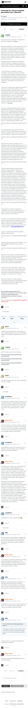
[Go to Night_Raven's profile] (2, 421)
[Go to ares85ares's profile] (2, 397)
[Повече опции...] (25, 36)
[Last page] (26, 29)
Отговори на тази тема (14, 24)
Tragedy (4, 16)
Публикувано (13, 36)
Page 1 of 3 (12, 29)
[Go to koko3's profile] (2, 327)
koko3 (7, 326)
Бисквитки (20, 701)
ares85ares (8, 396)
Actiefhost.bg (13, 704)
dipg (6, 532)
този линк (10, 103)
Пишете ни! (13, 701)
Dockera (16, 41)
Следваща (21, 29)
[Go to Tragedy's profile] (2, 35)
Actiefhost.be (20, 704)
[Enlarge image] (21, 517)
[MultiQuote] (2, 307)
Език (6, 701)
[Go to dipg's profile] (2, 533)
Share (6, 686)
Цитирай (7, 307)
